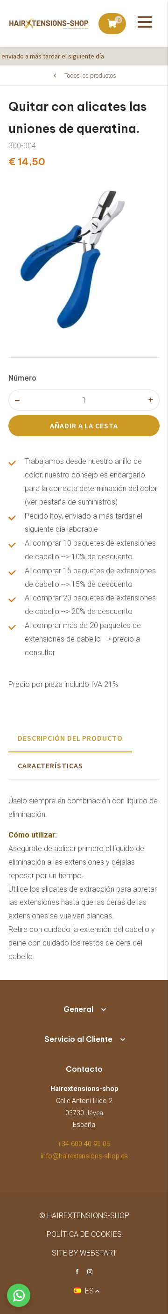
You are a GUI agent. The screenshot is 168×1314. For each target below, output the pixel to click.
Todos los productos (90, 75)
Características (50, 765)
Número (22, 378)
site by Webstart (84, 1253)
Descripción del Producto (70, 738)
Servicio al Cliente (78, 1039)
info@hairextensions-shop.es (84, 1156)
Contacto (84, 1069)
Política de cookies (84, 1234)
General (78, 1009)
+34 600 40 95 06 (84, 1144)
